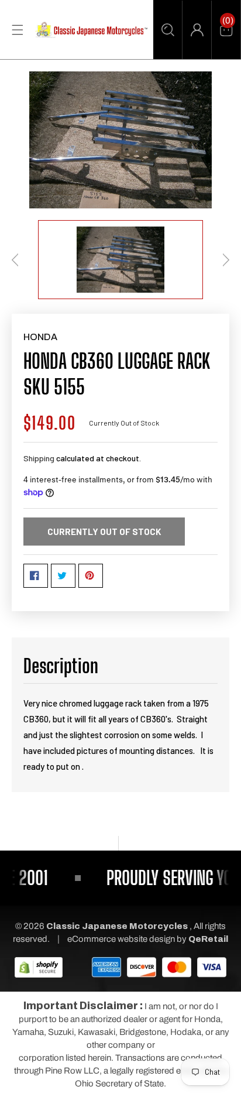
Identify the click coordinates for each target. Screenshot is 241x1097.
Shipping (38, 458)
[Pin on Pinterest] (90, 576)
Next (225, 259)
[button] (167, 30)
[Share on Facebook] (35, 576)
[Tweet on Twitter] (63, 576)
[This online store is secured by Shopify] (39, 966)
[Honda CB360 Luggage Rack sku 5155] (120, 139)
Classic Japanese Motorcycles (117, 926)
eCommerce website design (122, 939)
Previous (15, 259)
